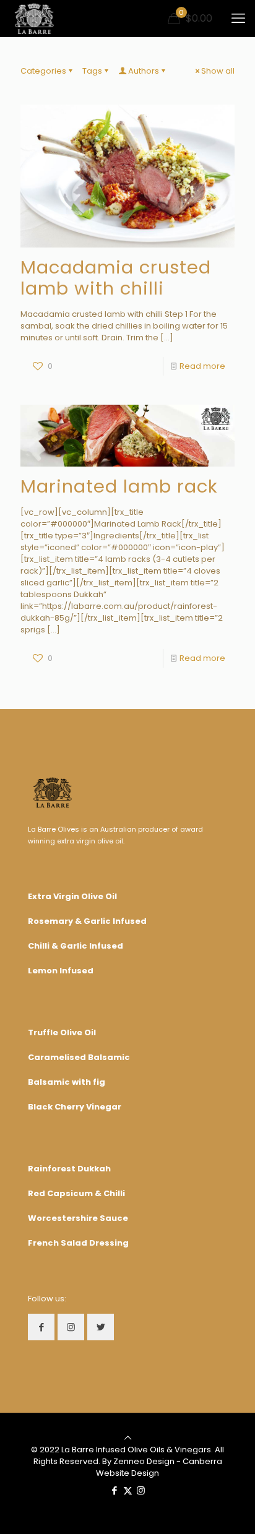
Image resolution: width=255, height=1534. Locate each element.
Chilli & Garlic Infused (75, 946)
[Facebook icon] (114, 1490)
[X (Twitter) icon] (127, 1490)
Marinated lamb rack (119, 486)
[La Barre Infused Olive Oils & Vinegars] (34, 18)
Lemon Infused (60, 970)
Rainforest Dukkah (69, 1168)
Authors (143, 71)
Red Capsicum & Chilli (76, 1193)
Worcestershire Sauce (78, 1218)
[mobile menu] (238, 18)
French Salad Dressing (78, 1243)
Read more (202, 366)
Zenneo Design (144, 1461)
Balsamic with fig (66, 1082)
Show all (218, 71)
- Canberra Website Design (159, 1467)
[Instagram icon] (140, 1490)
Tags (92, 71)
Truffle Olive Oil (62, 1032)
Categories (43, 71)
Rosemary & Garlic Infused (87, 921)
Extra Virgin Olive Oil (72, 896)
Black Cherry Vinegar (74, 1107)
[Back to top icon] (128, 1438)
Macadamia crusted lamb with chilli (115, 278)
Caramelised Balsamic (79, 1057)
